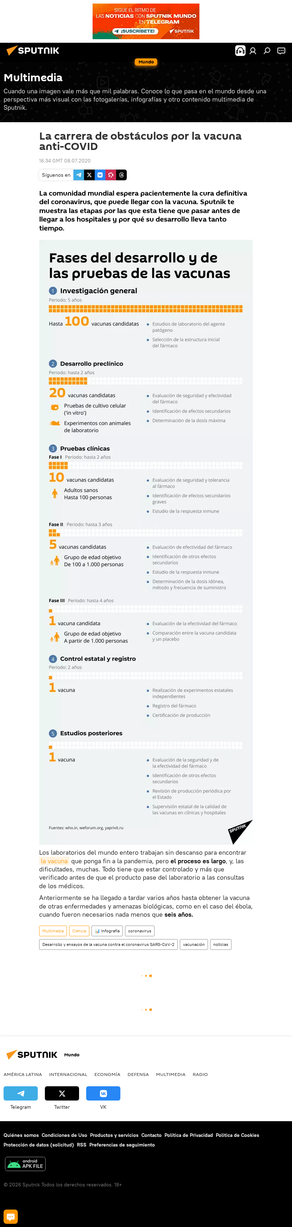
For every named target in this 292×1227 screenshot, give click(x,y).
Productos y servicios (114, 1135)
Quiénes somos (21, 1135)
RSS (82, 1144)
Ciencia (79, 930)
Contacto (151, 1135)
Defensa (138, 1074)
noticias (220, 944)
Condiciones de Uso (64, 1135)
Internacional (68, 1074)
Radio (200, 1074)
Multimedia (53, 930)
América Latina (23, 1074)
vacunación (194, 944)
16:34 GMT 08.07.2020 (65, 160)
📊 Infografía (107, 930)
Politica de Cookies (237, 1135)
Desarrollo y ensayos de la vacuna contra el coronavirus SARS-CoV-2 (108, 944)
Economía (107, 1074)
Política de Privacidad (189, 1135)
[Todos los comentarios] (11, 1217)
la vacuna (54, 861)
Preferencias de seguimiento (122, 1144)
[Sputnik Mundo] (35, 56)
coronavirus (139, 930)
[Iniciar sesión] (253, 50)
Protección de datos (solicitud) (39, 1144)
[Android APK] (25, 1165)
